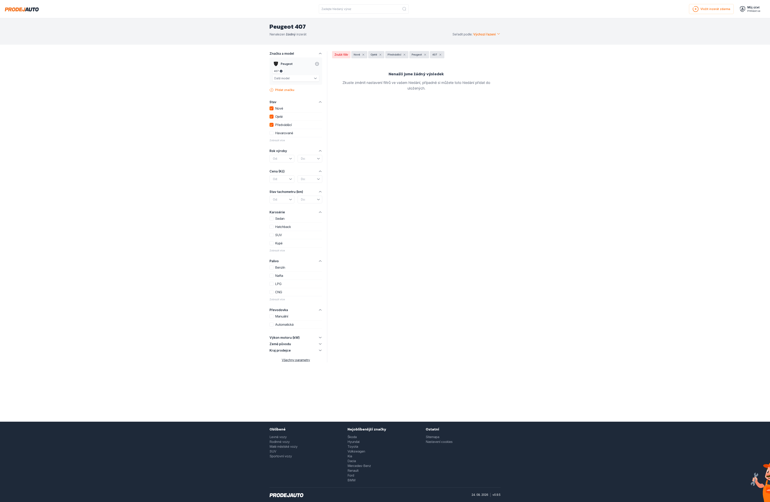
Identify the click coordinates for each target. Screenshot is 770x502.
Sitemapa (432, 437)
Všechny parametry (296, 360)
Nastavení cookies (439, 442)
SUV (273, 451)
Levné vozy (278, 437)
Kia (350, 456)
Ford (351, 475)
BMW (352, 480)
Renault (353, 471)
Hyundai (354, 442)
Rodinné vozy (280, 442)
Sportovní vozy (281, 456)
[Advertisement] (385, 395)
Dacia (352, 461)
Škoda (352, 437)
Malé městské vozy (284, 447)
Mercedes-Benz (359, 466)
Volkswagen (356, 451)
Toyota (353, 447)
